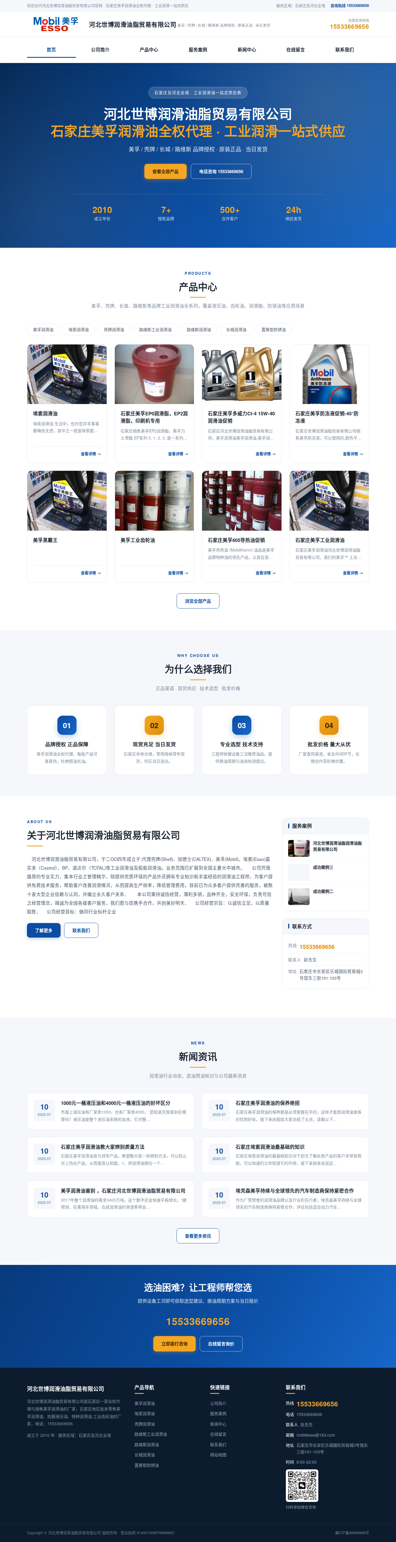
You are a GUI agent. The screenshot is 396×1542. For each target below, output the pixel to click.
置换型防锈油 (273, 329)
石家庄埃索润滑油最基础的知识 (270, 1147)
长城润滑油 (236, 329)
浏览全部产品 (198, 601)
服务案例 (198, 49)
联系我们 (344, 49)
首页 (51, 49)
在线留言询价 (221, 1343)
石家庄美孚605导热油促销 (236, 539)
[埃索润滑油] (67, 374)
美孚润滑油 (43, 329)
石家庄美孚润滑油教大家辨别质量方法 (103, 1147)
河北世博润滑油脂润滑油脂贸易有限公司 (337, 846)
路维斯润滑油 (199, 329)
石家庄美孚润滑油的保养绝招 (268, 1103)
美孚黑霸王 (45, 539)
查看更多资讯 (198, 1236)
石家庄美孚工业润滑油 (320, 539)
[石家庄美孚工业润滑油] (329, 500)
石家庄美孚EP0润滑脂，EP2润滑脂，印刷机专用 (154, 417)
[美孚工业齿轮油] (154, 500)
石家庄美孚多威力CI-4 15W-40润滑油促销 (241, 417)
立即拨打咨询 (174, 1343)
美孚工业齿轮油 (138, 539)
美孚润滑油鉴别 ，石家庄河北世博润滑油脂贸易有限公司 (123, 1190)
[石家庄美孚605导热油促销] (241, 500)
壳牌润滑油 (114, 329)
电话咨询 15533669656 (221, 171)
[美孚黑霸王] (67, 500)
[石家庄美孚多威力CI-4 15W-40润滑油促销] (241, 374)
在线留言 (295, 49)
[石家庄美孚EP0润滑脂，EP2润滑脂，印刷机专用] (154, 374)
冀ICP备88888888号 (352, 1532)
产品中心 (149, 49)
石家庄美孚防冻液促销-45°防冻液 (327, 417)
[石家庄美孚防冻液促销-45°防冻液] (329, 374)
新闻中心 (247, 49)
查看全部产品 (165, 171)
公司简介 (100, 49)
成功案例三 (323, 867)
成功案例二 (323, 891)
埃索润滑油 (78, 329)
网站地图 (218, 1454)
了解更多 (43, 930)
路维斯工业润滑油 (155, 329)
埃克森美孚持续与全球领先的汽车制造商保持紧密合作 (295, 1190)
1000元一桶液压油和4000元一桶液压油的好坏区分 (115, 1103)
